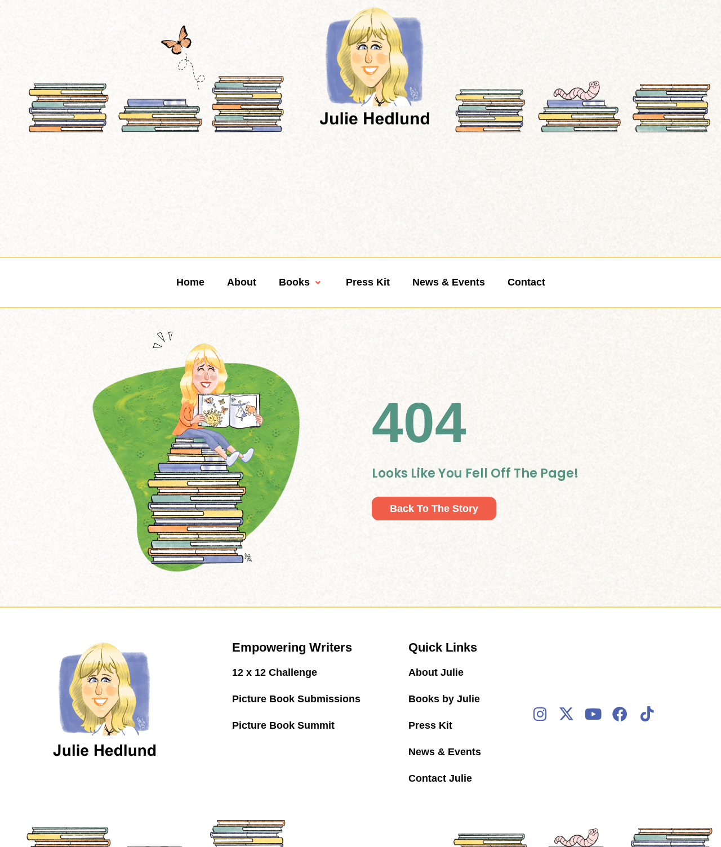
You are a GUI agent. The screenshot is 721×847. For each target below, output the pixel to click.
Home (190, 282)
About (241, 282)
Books (294, 282)
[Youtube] (593, 713)
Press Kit (368, 282)
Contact (526, 282)
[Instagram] (540, 713)
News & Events (448, 282)
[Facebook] (620, 713)
